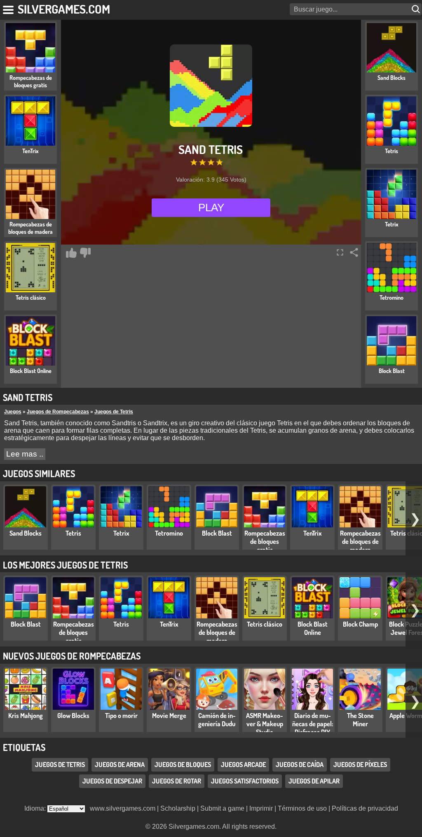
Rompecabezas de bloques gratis (264, 541)
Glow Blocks (73, 715)
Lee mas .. (24, 454)
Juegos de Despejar (112, 781)
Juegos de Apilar (314, 781)
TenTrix (312, 533)
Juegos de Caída (300, 764)
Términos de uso (302, 808)
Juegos (12, 412)
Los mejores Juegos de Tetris (65, 565)
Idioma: (35, 808)
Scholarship (177, 808)
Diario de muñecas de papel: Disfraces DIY (312, 723)
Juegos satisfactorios (245, 781)
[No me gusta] (85, 252)
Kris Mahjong (25, 715)
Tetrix (121, 533)
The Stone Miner (360, 719)
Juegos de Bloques (183, 764)
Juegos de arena (120, 764)
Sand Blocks (25, 533)
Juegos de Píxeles (360, 764)
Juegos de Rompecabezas (58, 412)
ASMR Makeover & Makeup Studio (264, 723)
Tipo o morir (121, 715)
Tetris (73, 533)
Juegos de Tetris (113, 412)
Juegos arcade (243, 764)
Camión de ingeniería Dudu (217, 719)
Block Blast (217, 533)
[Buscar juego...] (417, 9)
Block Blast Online (313, 628)
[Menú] (9, 8)
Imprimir (261, 808)
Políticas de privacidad (365, 808)
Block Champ (360, 624)
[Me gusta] (71, 252)
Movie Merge (169, 715)
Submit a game (222, 808)
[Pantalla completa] (340, 252)
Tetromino (169, 533)
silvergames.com (64, 8)
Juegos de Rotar (176, 781)
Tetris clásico (264, 624)
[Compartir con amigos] (354, 252)
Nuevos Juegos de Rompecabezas (72, 656)
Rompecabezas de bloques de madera (360, 541)
